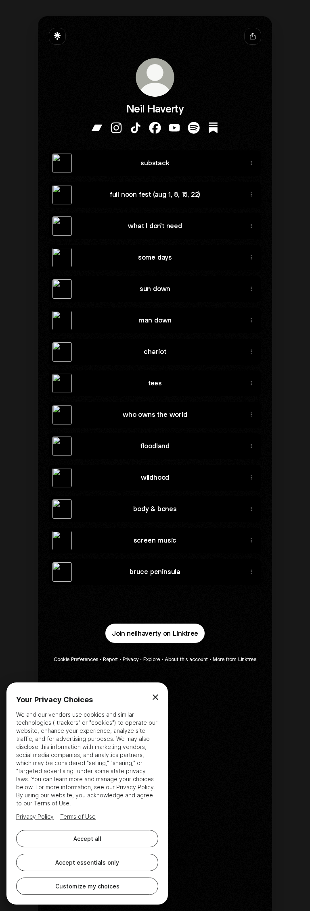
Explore (151, 659)
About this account (186, 659)
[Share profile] (253, 36)
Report (110, 659)
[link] (97, 127)
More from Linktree (234, 659)
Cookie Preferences (76, 659)
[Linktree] (57, 36)
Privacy (130, 659)
